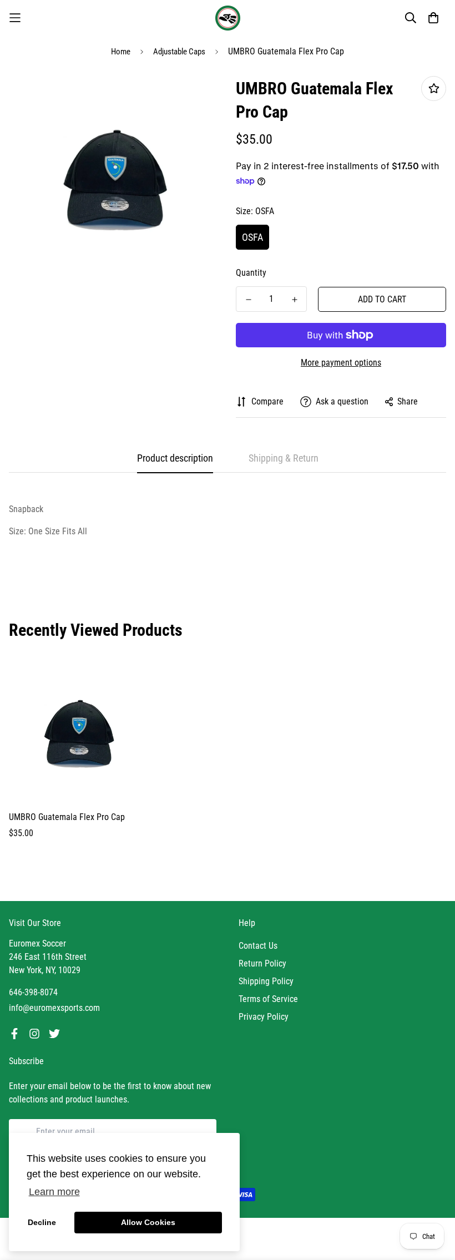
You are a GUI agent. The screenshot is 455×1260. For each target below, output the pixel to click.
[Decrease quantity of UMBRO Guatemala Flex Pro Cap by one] (248, 299)
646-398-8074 (33, 992)
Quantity (251, 272)
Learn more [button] (54, 1191)
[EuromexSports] (227, 18)
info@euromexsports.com (54, 1008)
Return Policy (262, 963)
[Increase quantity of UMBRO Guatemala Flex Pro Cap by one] (294, 299)
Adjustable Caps (179, 52)
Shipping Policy (266, 981)
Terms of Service (268, 999)
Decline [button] (42, 1222)
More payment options (341, 362)
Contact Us (258, 945)
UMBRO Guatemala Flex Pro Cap (67, 817)
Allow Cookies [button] (148, 1222)
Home (120, 52)
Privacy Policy (264, 1016)
